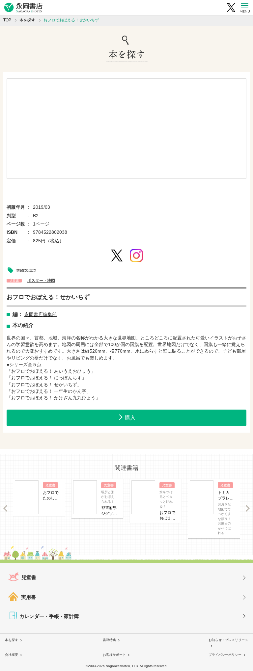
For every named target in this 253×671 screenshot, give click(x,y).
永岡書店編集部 (40, 314)
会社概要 (11, 655)
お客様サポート (114, 655)
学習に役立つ (26, 270)
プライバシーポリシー (225, 655)
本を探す (27, 20)
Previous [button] (5, 508)
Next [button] (247, 508)
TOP (7, 20)
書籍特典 (109, 640)
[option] (126, 128)
